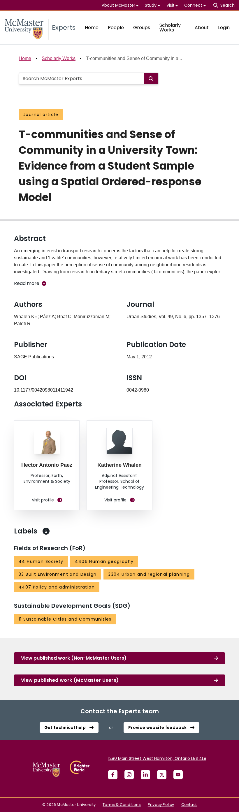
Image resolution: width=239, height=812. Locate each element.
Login (224, 27)
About (202, 27)
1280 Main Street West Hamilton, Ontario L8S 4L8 (157, 758)
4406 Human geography (104, 561)
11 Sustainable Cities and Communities (65, 619)
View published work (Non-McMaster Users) (73, 658)
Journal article (40, 114)
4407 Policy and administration (57, 587)
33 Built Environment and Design (57, 574)
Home (92, 27)
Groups (141, 27)
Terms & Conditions (122, 804)
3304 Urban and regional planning (149, 574)
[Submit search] (151, 78)
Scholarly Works (170, 27)
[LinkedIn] (145, 774)
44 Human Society (41, 561)
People (116, 27)
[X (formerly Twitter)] (161, 774)
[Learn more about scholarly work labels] (46, 531)
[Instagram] (129, 774)
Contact (189, 804)
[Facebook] (112, 774)
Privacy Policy (161, 804)
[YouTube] (178, 774)
